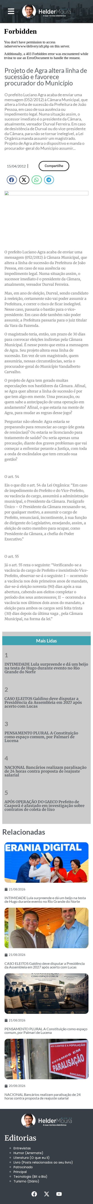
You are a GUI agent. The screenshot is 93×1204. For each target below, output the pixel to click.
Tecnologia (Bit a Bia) (30, 1176)
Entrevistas (22, 1148)
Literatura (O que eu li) (32, 1157)
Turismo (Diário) (26, 1181)
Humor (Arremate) (28, 1153)
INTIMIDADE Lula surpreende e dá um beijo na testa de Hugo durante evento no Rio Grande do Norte (46, 668)
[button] (11, 11)
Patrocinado (23, 1167)
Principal (20, 1172)
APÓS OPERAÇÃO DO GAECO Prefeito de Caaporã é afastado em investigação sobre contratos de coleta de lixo (44, 805)
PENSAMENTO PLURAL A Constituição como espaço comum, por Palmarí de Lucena (41, 737)
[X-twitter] (46, 1194)
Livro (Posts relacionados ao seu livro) (43, 1162)
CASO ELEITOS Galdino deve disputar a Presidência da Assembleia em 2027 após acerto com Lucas (43, 702)
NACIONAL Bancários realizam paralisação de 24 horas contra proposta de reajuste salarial (45, 771)
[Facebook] (34, 1194)
